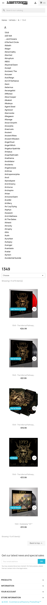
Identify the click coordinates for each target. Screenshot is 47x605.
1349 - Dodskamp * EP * (23, 524)
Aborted (8, 55)
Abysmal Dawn (11, 65)
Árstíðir (8, 200)
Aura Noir (9, 239)
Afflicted (8, 94)
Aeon (7, 84)
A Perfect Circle (12, 42)
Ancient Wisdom (12, 139)
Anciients (9, 164)
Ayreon (8, 255)
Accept (8, 68)
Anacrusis (9, 129)
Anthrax (8, 171)
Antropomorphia (12, 174)
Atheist (8, 222)
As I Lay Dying (11, 206)
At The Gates (10, 219)
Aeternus (9, 87)
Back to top (36, 543)
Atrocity (8, 226)
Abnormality (10, 52)
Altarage (8, 119)
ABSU (7, 61)
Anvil (7, 177)
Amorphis (9, 126)
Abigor (8, 49)
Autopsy (8, 242)
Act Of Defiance (12, 81)
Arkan (7, 193)
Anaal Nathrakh (11, 155)
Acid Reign (9, 77)
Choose (23, 275)
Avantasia (9, 248)
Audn (7, 235)
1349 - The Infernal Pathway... (23, 325)
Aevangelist (10, 90)
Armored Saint (11, 197)
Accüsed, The (11, 71)
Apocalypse (10, 181)
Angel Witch (10, 145)
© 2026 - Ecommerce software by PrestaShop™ (21, 602)
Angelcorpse (10, 168)
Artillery (8, 203)
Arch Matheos (11, 216)
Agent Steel (10, 106)
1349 (7, 32)
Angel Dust (9, 142)
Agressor (9, 110)
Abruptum (9, 58)
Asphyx (8, 210)
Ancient (8, 132)
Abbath (8, 45)
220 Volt (8, 36)
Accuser (8, 74)
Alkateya (8, 103)
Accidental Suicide (13, 258)
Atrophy (8, 229)
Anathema (9, 158)
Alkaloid (8, 100)
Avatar (8, 251)
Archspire (9, 190)
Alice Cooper (10, 97)
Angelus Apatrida (12, 148)
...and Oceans (11, 39)
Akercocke (9, 113)
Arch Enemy (10, 184)
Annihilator (9, 161)
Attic (7, 232)
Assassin (9, 213)
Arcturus (9, 187)
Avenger (8, 245)
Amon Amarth (11, 123)
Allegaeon (9, 116)
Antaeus (8, 152)
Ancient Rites (11, 135)
